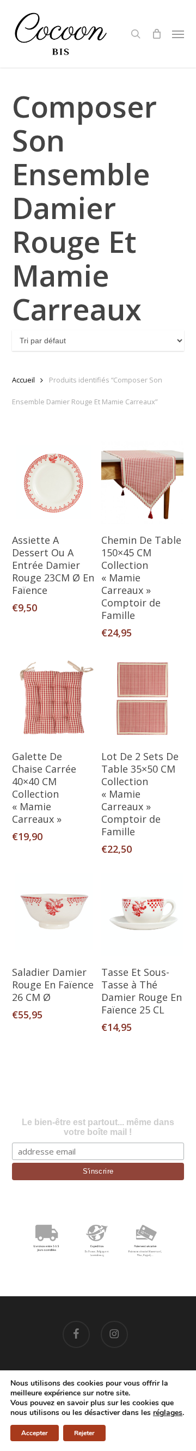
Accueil (23, 380)
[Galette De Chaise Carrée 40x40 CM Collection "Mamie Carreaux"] (53, 698)
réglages (167, 1413)
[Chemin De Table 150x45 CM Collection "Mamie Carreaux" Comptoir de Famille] (142, 482)
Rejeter (84, 1433)
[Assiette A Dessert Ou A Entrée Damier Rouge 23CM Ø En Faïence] (53, 482)
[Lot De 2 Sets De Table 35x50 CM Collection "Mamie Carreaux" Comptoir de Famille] (142, 698)
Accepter (34, 1433)
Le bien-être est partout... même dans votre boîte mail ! (98, 1127)
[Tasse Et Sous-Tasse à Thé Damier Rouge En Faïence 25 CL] (142, 914)
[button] (178, 33)
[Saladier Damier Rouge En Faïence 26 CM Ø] (53, 914)
